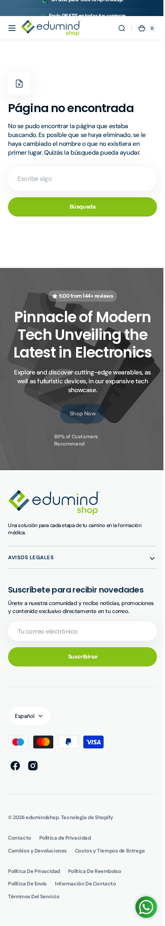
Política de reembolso (94, 878)
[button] (12, 28)
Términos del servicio (33, 904)
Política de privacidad (34, 878)
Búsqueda (79, 206)
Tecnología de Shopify (87, 825)
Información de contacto (85, 891)
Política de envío (27, 891)
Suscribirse (79, 664)
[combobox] (79, 179)
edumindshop (42, 825)
